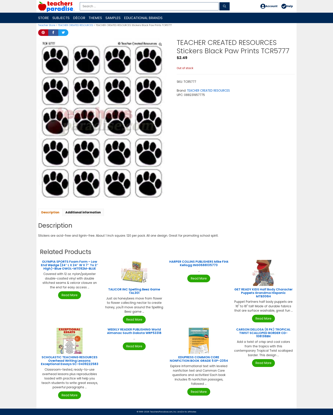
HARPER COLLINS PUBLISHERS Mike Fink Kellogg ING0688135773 (198, 263)
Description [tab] (50, 212)
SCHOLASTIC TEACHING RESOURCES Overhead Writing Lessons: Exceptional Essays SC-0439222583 (69, 360)
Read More (70, 295)
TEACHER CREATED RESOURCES (75, 25)
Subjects (61, 17)
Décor (79, 17)
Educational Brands (143, 17)
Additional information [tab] (83, 212)
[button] (160, 44)
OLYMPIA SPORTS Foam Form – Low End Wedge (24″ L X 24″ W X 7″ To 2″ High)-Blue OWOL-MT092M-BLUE (69, 265)
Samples (113, 17)
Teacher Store (46, 25)
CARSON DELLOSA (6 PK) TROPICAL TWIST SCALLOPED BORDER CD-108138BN (263, 332)
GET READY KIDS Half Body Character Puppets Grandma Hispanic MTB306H (263, 292)
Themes (95, 17)
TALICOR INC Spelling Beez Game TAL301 (134, 291)
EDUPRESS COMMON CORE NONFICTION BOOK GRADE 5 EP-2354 (199, 359)
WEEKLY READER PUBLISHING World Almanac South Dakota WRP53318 (134, 331)
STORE (43, 17)
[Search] (224, 6)
